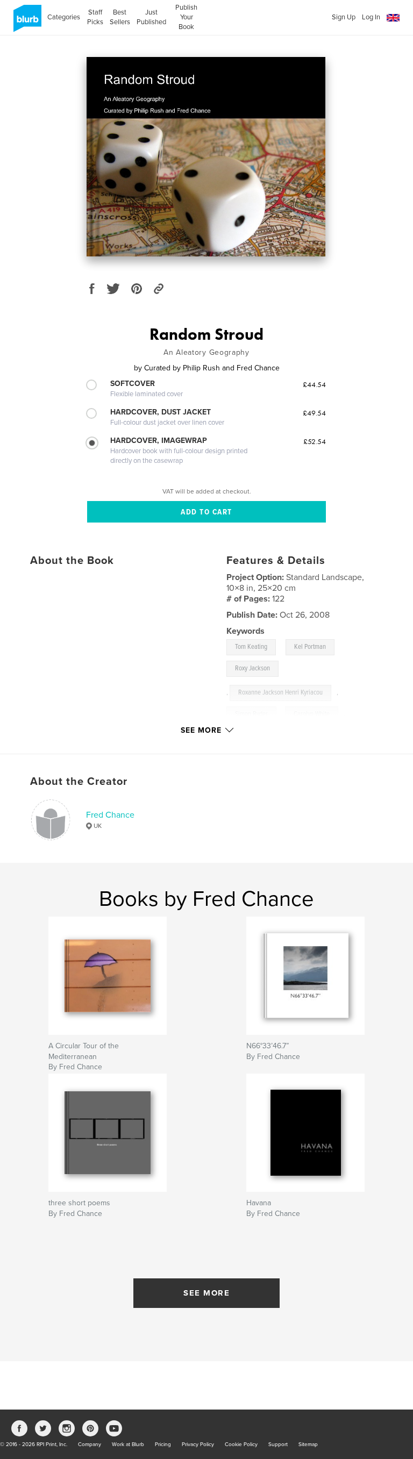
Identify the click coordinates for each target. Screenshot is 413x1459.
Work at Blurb (128, 1444)
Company (89, 1444)
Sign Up (343, 17)
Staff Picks (95, 17)
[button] (393, 18)
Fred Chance (110, 815)
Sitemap (308, 1444)
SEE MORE (206, 1293)
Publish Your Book (186, 17)
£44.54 (314, 384)
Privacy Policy (198, 1444)
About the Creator (78, 781)
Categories (63, 17)
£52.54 (314, 441)
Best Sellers (120, 17)
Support (278, 1444)
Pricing (163, 1444)
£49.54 (314, 413)
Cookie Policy (241, 1444)
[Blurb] (25, 23)
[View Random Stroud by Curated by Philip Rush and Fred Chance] (206, 156)
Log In (371, 17)
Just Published (151, 17)
